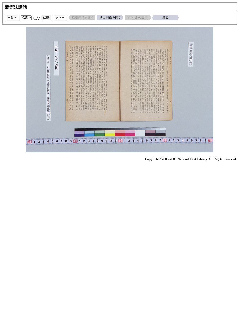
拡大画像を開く (110, 17)
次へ (60, 17)
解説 (165, 17)
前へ (12, 17)
